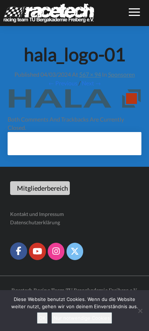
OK (42, 318)
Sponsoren (121, 74)
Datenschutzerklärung (35, 222)
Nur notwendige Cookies (82, 318)
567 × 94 (90, 74)
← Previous (62, 83)
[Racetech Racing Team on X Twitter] (75, 251)
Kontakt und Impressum (37, 214)
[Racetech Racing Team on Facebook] (18, 251)
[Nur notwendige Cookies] (140, 310)
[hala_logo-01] (74, 100)
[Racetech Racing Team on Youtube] (37, 251)
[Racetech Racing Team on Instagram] (56, 251)
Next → (91, 83)
